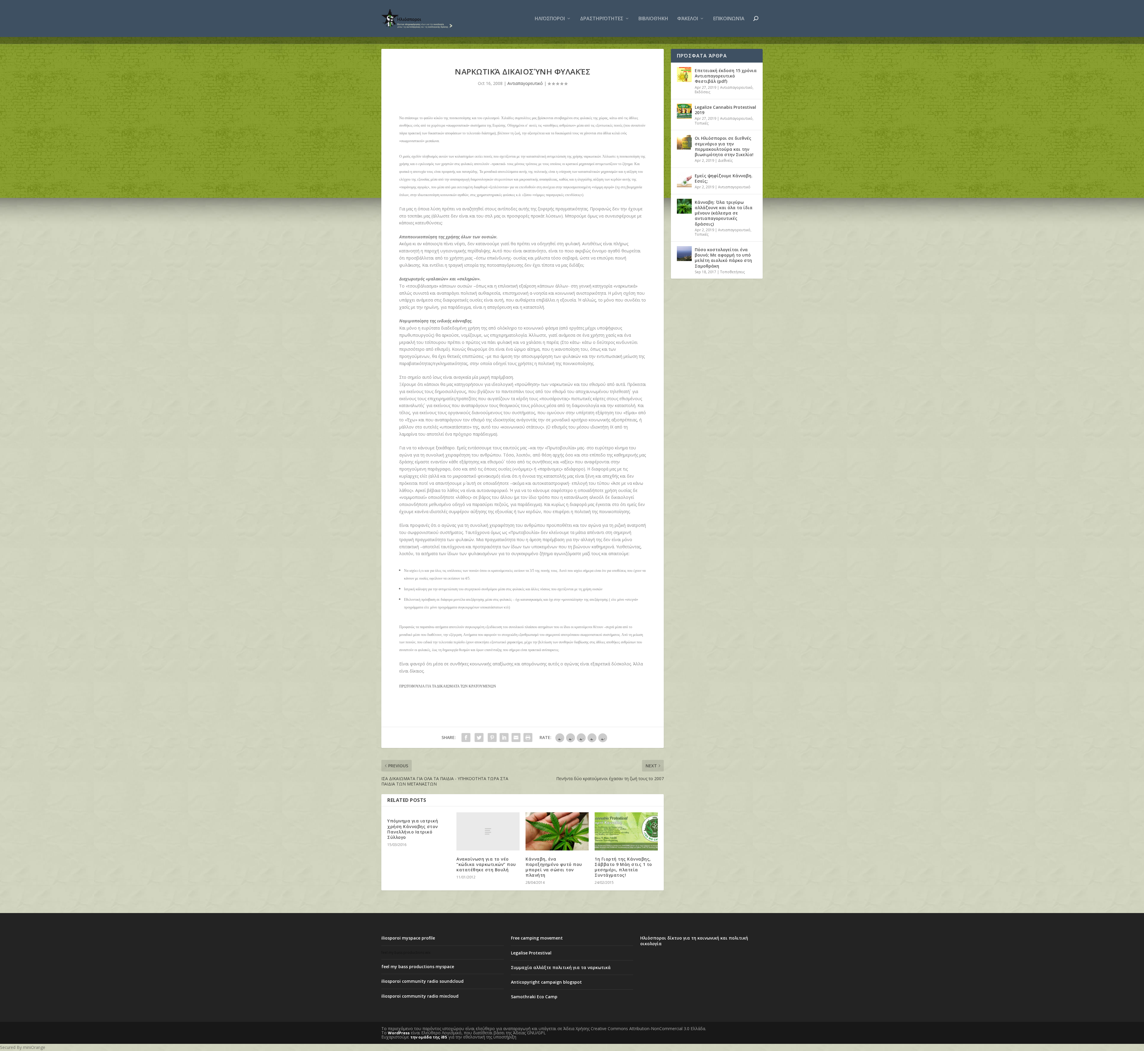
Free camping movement (537, 938)
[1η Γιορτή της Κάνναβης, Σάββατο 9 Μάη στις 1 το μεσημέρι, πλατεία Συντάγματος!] (626, 831)
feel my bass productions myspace (417, 966)
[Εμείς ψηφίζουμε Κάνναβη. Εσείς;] (684, 179)
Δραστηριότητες (601, 19)
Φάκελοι (687, 19)
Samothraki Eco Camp (534, 996)
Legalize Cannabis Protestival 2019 (725, 109)
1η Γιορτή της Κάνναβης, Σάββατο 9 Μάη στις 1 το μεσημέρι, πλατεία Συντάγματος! (623, 867)
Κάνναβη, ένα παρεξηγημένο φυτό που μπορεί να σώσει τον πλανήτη (554, 867)
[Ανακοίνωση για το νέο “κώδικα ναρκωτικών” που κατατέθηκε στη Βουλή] (488, 831)
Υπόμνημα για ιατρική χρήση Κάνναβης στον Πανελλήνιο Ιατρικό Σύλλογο (412, 829)
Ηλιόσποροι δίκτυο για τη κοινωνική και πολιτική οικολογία (694, 940)
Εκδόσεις (702, 91)
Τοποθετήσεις (732, 271)
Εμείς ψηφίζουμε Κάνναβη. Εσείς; (724, 178)
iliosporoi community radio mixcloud (419, 996)
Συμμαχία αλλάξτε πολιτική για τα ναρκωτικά (561, 967)
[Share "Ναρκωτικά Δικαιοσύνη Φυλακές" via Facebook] (466, 737)
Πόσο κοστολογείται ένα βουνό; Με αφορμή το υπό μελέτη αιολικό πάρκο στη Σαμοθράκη (723, 258)
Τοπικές (701, 123)
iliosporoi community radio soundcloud (422, 981)
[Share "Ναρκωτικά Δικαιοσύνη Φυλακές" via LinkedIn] (504, 737)
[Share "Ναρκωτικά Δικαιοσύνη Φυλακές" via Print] (528, 737)
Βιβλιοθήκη (653, 19)
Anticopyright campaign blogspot (546, 982)
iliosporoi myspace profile (408, 938)
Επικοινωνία (728, 19)
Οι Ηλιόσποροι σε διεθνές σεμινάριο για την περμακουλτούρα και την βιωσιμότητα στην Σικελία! (724, 146)
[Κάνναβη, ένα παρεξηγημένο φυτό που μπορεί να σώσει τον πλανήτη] (557, 831)
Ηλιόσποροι (550, 19)
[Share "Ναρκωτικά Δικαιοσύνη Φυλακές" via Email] (516, 737)
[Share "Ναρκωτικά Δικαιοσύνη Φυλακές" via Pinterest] (492, 737)
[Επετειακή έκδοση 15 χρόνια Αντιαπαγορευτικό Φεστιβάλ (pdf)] (684, 74)
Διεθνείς (725, 160)
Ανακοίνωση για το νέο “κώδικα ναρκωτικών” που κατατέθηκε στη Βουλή (486, 864)
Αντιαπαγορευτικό (525, 83)
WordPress (399, 1033)
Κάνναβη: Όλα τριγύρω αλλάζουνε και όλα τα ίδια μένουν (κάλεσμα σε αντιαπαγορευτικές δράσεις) (724, 213)
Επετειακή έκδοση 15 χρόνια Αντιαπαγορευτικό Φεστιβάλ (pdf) (726, 76)
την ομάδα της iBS (428, 1037)
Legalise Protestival (531, 953)
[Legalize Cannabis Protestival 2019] (684, 111)
